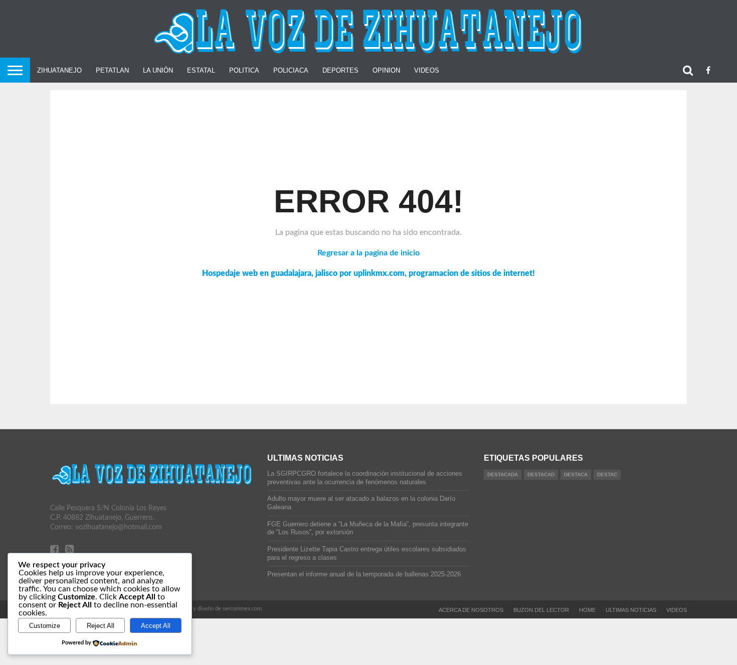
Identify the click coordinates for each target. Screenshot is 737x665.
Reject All (100, 625)
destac (607, 474)
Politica (244, 70)
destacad (541, 474)
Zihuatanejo (59, 70)
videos (676, 610)
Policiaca (290, 70)
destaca (576, 474)
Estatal (201, 70)
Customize (44, 625)
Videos (426, 70)
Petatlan (112, 70)
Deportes (340, 70)
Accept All (155, 625)
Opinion (386, 70)
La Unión (158, 70)
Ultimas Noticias (631, 610)
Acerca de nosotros (471, 610)
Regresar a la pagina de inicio (368, 253)
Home (587, 610)
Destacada (502, 474)
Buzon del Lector (541, 610)
